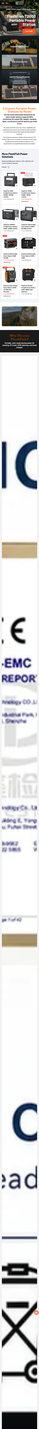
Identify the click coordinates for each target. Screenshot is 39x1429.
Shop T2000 (29, 31)
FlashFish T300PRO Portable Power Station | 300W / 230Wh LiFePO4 (10, 226)
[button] (36, 1312)
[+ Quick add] (16, 186)
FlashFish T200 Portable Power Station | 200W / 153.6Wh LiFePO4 (28, 226)
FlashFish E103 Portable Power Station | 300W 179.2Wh (10, 256)
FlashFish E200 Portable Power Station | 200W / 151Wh (28, 256)
